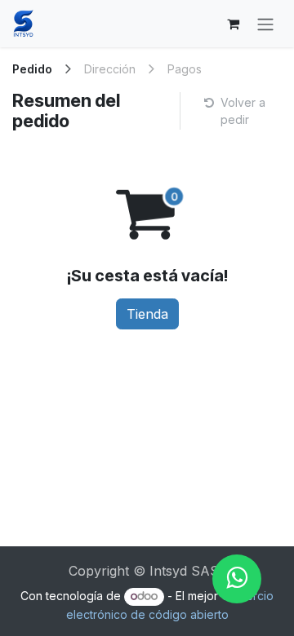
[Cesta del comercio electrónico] (232, 23)
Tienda (147, 314)
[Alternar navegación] (265, 24)
